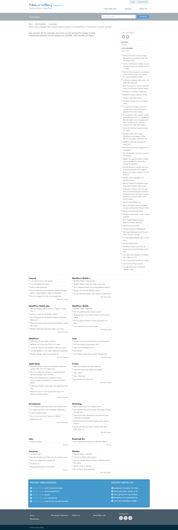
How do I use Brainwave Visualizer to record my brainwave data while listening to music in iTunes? (136, 66)
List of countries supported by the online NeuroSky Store (90, 354)
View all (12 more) (62, 357)
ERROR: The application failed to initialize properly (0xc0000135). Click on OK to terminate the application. (135, 161)
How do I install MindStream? (132, 202)
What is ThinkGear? (79, 376)
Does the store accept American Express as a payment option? (91, 341)
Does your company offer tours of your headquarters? (46, 296)
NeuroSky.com (99, 515)
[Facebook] (121, 518)
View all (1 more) (106, 297)
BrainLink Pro (78, 439)
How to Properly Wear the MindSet (84, 469)
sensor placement (52, 491)
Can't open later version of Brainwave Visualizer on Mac (126, 491)
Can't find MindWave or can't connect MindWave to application (48, 351)
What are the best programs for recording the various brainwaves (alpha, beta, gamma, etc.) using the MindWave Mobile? (136, 74)
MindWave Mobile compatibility (83, 308)
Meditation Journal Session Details (133, 211)
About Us (76, 515)
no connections (51, 498)
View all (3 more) (106, 432)
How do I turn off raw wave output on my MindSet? (45, 416)
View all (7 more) (62, 299)
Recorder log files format (130, 243)
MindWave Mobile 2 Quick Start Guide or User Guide (89, 284)
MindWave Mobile (80, 306)
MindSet (76, 451)
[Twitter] (126, 518)
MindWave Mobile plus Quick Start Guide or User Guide (47, 329)
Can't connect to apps (53, 488)
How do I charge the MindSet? (82, 466)
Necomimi (33, 451)
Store (74, 338)
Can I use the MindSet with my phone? (85, 457)
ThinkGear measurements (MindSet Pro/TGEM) (88, 369)
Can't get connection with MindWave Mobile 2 (87, 290)
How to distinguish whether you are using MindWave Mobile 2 (92, 287)
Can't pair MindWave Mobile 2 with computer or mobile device (92, 294)
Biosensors (34, 519)
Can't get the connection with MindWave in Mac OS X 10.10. (48, 347)
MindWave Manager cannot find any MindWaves (44, 354)
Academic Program (36, 441)
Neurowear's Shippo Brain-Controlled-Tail (42, 460)
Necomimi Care (34, 463)
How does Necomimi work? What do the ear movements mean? (48, 457)
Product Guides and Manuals (38, 287)
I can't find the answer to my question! (41, 281)
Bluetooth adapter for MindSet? (83, 454)
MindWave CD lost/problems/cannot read (126, 498)
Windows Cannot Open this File (132, 98)
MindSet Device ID (36, 419)
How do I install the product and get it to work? (87, 312)
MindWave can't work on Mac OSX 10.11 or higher (45, 344)
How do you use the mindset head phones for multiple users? (57, 501)
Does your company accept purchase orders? (86, 344)
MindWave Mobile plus (39, 306)
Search (143, 17)
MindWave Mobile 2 (81, 278)
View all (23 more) (105, 472)
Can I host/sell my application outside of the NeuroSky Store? (48, 406)
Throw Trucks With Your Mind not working (136, 260)
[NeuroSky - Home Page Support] (45, 9)
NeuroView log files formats (131, 225)
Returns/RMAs (78, 351)
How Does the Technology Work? (83, 379)
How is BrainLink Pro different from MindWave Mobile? (90, 441)
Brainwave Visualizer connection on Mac (135, 95)
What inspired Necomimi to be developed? (42, 467)
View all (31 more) (62, 397)
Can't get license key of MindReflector (134, 229)
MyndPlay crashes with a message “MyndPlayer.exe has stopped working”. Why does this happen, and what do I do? (135, 136)
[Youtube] (130, 518)
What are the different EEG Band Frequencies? (87, 366)
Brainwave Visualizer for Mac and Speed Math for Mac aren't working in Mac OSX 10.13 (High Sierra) (135, 58)
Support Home (34, 17)
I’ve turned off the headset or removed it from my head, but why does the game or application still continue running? (135, 109)
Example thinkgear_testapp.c (38, 413)
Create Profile (142, 2)
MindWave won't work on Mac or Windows (43, 341)
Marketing (76, 404)
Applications (53, 24)
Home (31, 24)
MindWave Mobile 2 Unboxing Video (84, 281)
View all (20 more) (62, 422)
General (32, 278)
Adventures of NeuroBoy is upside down (135, 91)
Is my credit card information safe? (84, 347)
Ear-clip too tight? (35, 454)
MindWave (34, 338)
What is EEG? (78, 373)
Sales (31, 439)
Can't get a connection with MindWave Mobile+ (44, 314)
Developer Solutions (59, 515)
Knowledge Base (40, 24)
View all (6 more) (106, 329)
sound (47, 495)
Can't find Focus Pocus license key (133, 263)
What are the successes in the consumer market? (87, 406)
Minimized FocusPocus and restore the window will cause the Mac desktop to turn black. (135, 249)
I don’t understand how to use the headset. (86, 326)
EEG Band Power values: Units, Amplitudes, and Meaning (47, 410)
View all (65, 445)
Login (133, 2)
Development (34, 404)
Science (75, 364)
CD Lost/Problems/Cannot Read (39, 284)
